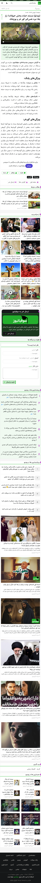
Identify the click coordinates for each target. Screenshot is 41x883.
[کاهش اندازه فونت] (2, 19)
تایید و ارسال (10, 382)
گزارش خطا (22, 182)
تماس (17, 869)
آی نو (38, 769)
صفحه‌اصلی (32, 3)
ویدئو (29, 165)
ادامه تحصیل (9, 855)
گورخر (29, 177)
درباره (11, 869)
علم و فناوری (35, 864)
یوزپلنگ (36, 177)
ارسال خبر (11, 182)
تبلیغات (24, 869)
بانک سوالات (34, 860)
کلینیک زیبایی (31, 769)
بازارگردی (5, 860)
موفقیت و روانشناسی (23, 864)
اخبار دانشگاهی (21, 855)
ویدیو (37, 8)
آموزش (25, 860)
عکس (12, 860)
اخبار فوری (5, 864)
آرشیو (12, 864)
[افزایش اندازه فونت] (2, 15)
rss (31, 869)
